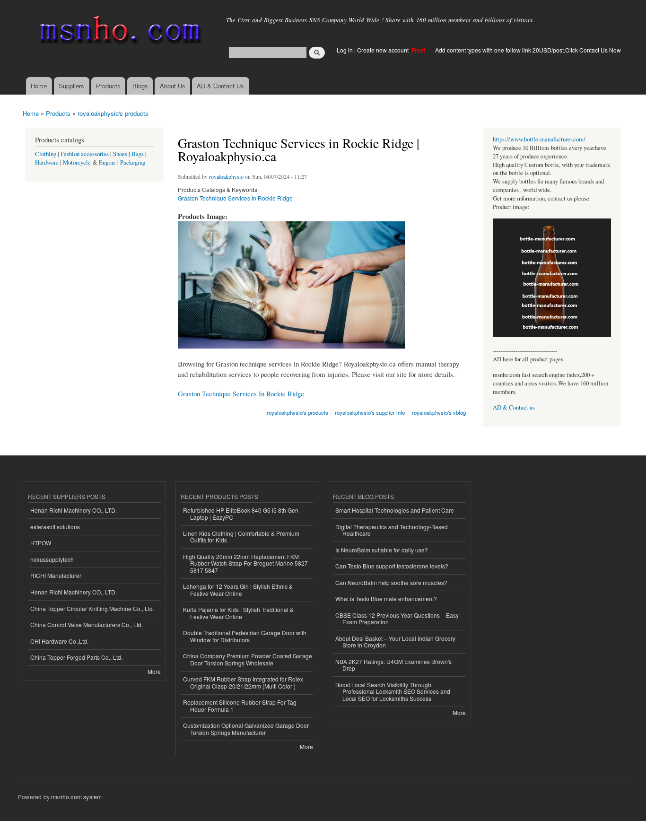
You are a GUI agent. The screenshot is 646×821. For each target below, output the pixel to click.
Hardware (47, 162)
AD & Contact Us (220, 85)
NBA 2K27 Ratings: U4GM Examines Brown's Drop (393, 664)
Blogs (140, 85)
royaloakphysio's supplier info (370, 412)
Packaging (132, 162)
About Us (172, 85)
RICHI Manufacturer (55, 575)
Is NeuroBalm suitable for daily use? (381, 550)
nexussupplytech (52, 559)
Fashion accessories (85, 154)
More (154, 671)
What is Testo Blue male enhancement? (386, 598)
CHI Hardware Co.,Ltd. (59, 641)
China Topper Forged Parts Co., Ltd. (76, 657)
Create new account (383, 50)
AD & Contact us (514, 407)
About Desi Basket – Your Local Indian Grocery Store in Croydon (395, 641)
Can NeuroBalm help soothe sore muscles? (391, 582)
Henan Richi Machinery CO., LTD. (73, 510)
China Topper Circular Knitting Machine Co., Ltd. (92, 608)
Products (108, 85)
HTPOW (40, 543)
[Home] (118, 32)
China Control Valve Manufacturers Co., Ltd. (86, 624)
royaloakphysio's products (113, 113)
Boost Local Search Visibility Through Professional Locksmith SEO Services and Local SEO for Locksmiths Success (392, 691)
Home (39, 85)
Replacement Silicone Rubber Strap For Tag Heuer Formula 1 (240, 705)
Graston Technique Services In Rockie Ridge (235, 198)
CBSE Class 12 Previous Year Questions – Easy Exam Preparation (397, 618)
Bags (137, 154)
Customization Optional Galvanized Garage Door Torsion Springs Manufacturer (246, 728)
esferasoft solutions (55, 527)
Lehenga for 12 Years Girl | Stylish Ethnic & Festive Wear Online (238, 589)
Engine (107, 162)
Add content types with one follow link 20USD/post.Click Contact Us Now (528, 50)
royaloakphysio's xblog (439, 412)
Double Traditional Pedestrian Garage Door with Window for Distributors (244, 636)
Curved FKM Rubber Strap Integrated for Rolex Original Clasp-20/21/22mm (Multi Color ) (243, 682)
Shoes (120, 154)
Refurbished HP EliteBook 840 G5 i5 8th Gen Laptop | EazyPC (240, 513)
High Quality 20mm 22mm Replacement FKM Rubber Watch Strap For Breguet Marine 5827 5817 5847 (245, 563)
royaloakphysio (226, 176)
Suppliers (71, 85)
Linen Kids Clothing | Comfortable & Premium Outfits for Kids (241, 536)
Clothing (45, 154)
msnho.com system (76, 797)
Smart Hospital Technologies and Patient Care (394, 510)
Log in (345, 50)
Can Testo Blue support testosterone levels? (391, 566)
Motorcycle (77, 162)
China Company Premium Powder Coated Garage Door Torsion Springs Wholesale (247, 659)
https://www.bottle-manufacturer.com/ (539, 139)
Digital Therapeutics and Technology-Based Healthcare (391, 530)
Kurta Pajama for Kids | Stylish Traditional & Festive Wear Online (238, 612)
